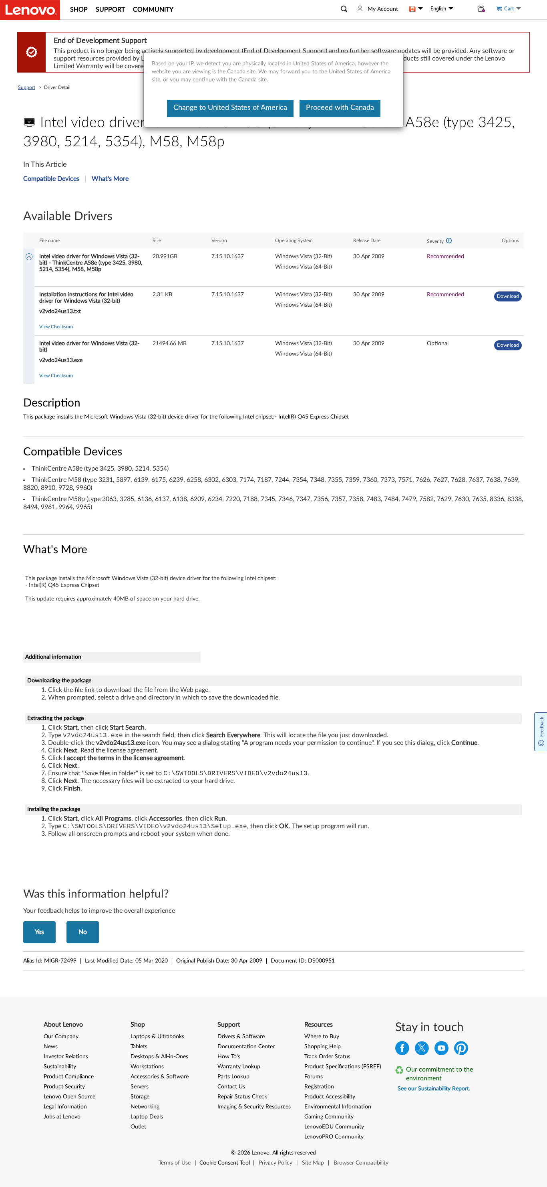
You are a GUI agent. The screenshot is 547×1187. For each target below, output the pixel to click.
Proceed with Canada (340, 107)
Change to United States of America (230, 107)
